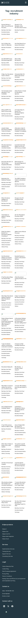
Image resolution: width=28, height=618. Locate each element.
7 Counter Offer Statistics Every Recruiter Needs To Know (21, 387)
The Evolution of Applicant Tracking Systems (5, 216)
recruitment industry (5, 32)
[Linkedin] (4, 606)
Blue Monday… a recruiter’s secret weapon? (19, 368)
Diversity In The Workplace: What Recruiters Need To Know (20, 26)
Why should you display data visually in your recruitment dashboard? (7, 484)
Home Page (8, 30)
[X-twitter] (8, 606)
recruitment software (5, 34)
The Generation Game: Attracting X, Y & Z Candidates (6, 92)
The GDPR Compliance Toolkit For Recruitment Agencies (20, 180)
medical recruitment (5, 468)
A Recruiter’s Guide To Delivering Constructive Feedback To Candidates (20, 130)
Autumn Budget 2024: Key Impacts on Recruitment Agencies (20, 426)
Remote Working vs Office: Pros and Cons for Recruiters (7, 26)
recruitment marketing (19, 100)
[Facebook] (12, 606)
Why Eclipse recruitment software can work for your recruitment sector (7, 387)
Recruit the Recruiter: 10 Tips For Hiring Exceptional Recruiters (7, 163)
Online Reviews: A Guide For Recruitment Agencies (20, 92)
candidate (3, 184)
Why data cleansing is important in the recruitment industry (6, 146)
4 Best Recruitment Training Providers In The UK (20, 278)
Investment (3, 240)
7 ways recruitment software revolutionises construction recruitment (7, 345)
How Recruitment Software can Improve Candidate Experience (6, 258)
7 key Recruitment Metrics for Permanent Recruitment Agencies (20, 464)
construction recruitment (6, 351)
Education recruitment (19, 327)
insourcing (8, 466)
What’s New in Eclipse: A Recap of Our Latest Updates (7, 445)
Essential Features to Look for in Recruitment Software (20, 258)
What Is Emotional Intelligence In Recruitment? (5, 199)
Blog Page (3, 30)
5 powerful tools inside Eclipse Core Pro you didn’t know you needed (20, 146)
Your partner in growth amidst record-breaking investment (20, 445)
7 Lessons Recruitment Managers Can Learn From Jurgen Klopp (20, 484)
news (2, 330)
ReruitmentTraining (18, 286)
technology (3, 357)
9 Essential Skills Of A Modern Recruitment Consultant (19, 76)
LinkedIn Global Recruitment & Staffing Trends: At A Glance (6, 130)
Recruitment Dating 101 (6, 366)
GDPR (7, 62)
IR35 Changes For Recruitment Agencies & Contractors (20, 163)
